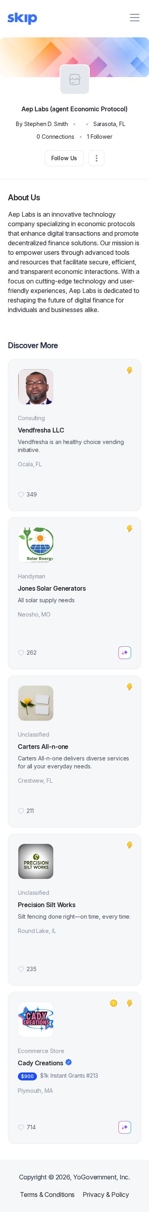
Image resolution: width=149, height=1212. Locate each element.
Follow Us (64, 158)
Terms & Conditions (47, 1194)
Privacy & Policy (106, 1194)
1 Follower (99, 136)
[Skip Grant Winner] (113, 1003)
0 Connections (55, 136)
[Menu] (134, 17)
